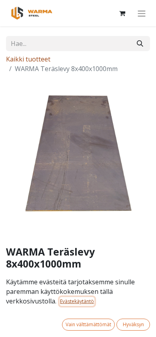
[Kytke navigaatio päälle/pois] (141, 13)
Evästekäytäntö (77, 301)
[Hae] (140, 43)
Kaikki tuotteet (28, 59)
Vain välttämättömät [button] (88, 324)
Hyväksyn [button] (133, 324)
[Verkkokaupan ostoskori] (122, 13)
